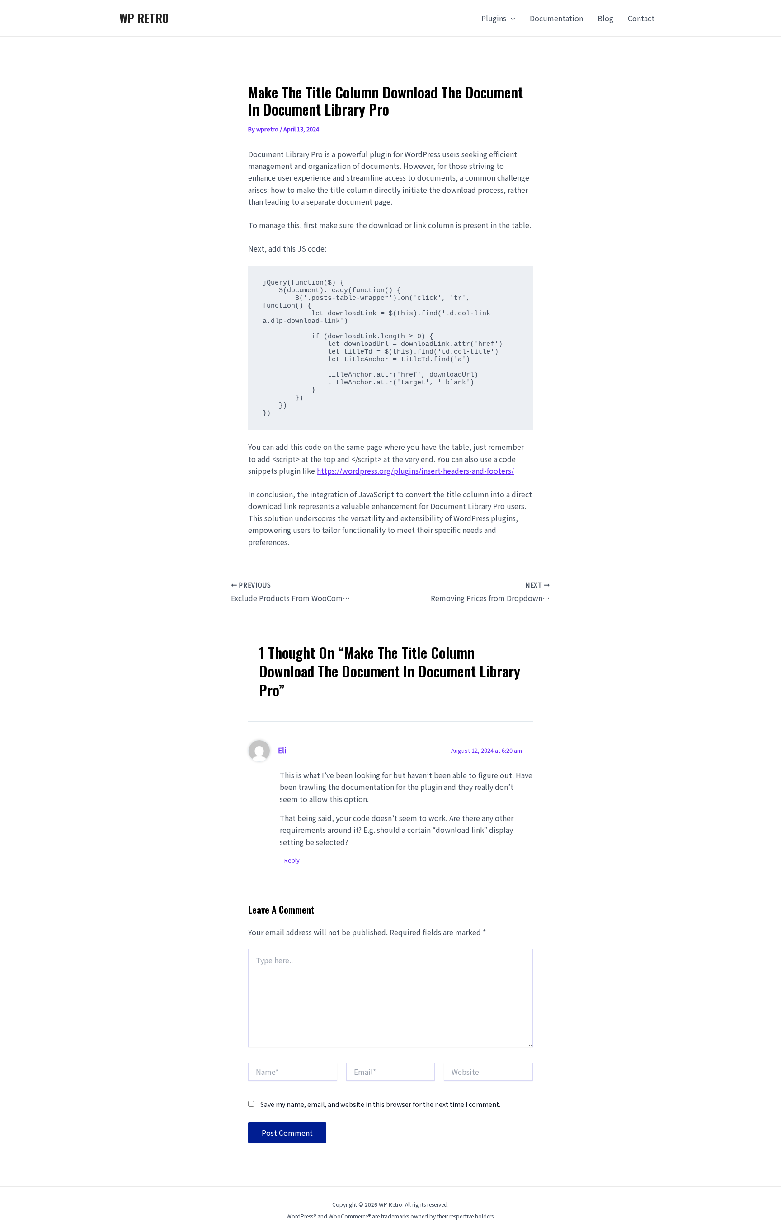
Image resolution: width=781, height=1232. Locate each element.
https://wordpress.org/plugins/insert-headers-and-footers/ (415, 470)
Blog (605, 18)
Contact (641, 18)
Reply (292, 860)
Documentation (556, 18)
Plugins (493, 18)
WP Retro (144, 18)
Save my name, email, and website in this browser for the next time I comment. (380, 1104)
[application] (510, 18)
